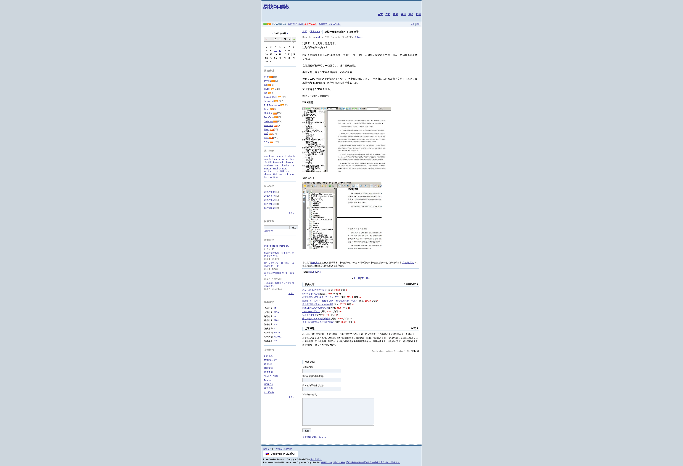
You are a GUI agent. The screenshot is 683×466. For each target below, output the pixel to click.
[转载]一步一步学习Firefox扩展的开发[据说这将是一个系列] (330, 301)
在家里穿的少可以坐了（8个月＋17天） (321, 297)
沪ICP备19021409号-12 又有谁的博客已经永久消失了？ (373, 462)
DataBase (269, 117)
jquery (280, 156)
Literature (268, 125)
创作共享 (315, 262)
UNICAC (268, 364)
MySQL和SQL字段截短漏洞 (315, 308)
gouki (318, 37)
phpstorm (289, 162)
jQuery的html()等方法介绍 (314, 290)
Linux (266, 109)
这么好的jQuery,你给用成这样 (316, 318)
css (270, 177)
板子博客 (268, 388)
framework (278, 162)
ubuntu (291, 156)
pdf (314, 272)
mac (277, 165)
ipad (281, 174)
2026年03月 (270, 208)
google (267, 159)
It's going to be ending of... (276, 246)
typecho (283, 168)
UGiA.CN (268, 384)
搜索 (395, 14)
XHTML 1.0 (326, 462)
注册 (413, 24)
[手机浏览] (265, 24)
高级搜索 (268, 231)
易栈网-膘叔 (276, 6)
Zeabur (267, 380)
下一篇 (364, 278)
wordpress (269, 171)
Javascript (269, 101)
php (273, 156)
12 (280, 50)
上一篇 (356, 278)
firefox (292, 159)
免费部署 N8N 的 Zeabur (330, 24)
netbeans (289, 174)
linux (274, 159)
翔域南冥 (268, 368)
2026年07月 (270, 196)
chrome (267, 174)
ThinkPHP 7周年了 (311, 311)
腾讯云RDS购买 (295, 24)
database (268, 165)
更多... (291, 213)
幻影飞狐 (268, 356)
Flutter (267, 89)
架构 (275, 177)
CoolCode (269, 392)
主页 (380, 14)
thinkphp (284, 165)
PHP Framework (272, 105)
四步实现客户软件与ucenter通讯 (317, 304)
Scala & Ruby (270, 97)
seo (287, 171)
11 (275, 50)
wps (310, 272)
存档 (387, 14)
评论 (410, 14)
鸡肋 (319, 272)
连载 (282, 171)
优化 (275, 174)
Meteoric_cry (270, 360)
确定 (294, 227)
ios (265, 177)
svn (292, 165)
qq (277, 171)
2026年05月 (270, 200)
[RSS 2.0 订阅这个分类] (271, 77)
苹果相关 (268, 113)
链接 (418, 14)
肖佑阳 (268, 162)
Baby (266, 141)
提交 (307, 430)
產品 (266, 133)
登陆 (418, 24)
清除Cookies (339, 462)
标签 (403, 14)
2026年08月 (270, 192)
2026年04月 (270, 204)
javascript (283, 159)
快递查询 (268, 372)
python (267, 81)
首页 (304, 31)
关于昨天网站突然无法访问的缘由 (318, 322)
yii (285, 156)
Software (315, 31)
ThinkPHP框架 (271, 376)
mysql (267, 156)
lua (265, 93)
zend (275, 168)
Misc (266, 137)
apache (267, 168)
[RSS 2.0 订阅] (269, 24)
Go (265, 85)
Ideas (266, 129)
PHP (266, 77)
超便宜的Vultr (310, 24)
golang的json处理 (311, 293)
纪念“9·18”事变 (309, 315)
